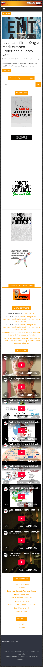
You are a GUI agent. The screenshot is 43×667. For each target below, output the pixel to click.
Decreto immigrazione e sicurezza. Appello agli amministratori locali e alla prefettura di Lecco (21, 319)
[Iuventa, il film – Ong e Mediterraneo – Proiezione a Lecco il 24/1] (21, 18)
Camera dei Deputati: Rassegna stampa (21, 591)
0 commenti (21, 59)
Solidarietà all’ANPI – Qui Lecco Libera (16, 333)
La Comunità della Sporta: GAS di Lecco (21, 604)
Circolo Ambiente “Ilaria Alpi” (21, 598)
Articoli (21, 624)
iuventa (33, 59)
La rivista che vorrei (21, 608)
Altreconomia (21, 588)
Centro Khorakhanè (21, 594)
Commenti (21, 627)
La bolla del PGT (29, 313)
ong (38, 59)
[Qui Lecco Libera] (21, 2)
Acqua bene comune (21, 584)
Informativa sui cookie (10, 641)
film (29, 59)
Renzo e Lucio (21, 611)
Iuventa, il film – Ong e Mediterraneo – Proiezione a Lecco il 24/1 (20, 48)
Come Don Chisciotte (21, 601)
